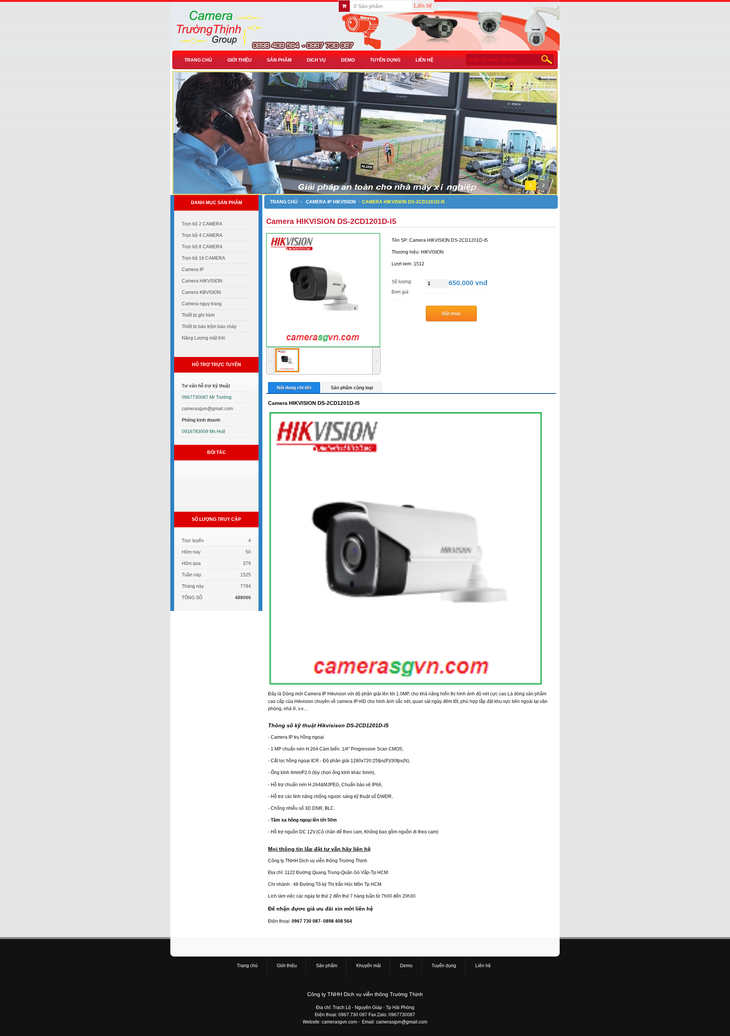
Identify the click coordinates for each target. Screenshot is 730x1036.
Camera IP (193, 269)
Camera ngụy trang (202, 303)
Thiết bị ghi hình (198, 315)
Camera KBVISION (201, 292)
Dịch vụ (316, 60)
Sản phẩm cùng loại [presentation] (352, 387)
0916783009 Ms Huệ (203, 431)
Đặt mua (451, 313)
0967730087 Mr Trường (207, 397)
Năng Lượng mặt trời (203, 338)
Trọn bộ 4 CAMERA (202, 235)
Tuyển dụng (385, 60)
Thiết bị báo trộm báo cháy (209, 326)
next (538, 139)
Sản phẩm (279, 60)
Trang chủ (198, 60)
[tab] (294, 387)
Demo (348, 60)
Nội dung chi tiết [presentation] (294, 387)
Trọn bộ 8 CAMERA (202, 246)
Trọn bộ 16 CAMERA (203, 258)
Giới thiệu (239, 60)
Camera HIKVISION (202, 281)
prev (189, 139)
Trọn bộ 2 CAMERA (202, 224)
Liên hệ (423, 5)
